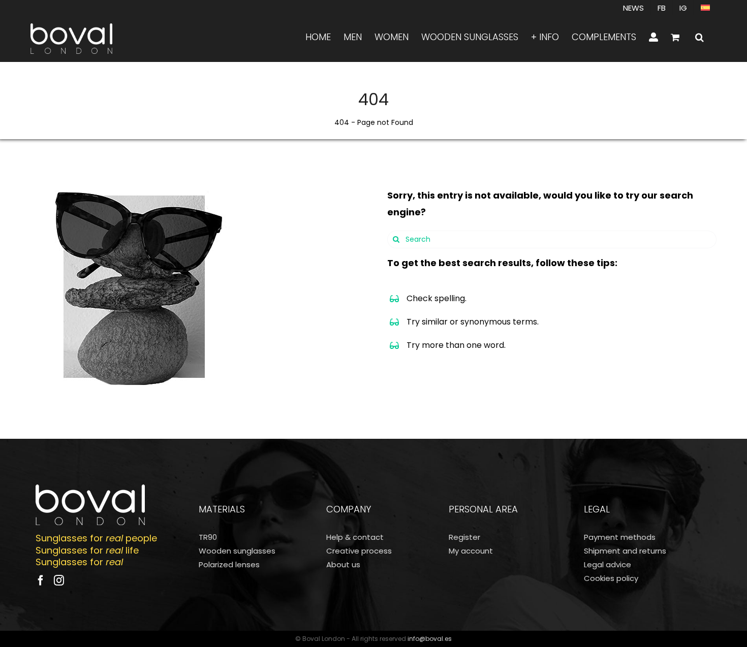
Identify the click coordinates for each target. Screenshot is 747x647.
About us (343, 564)
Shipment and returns (625, 550)
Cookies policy (611, 578)
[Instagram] (59, 580)
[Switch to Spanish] (705, 7)
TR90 (208, 537)
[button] (699, 37)
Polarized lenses (229, 564)
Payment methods (620, 537)
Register (464, 537)
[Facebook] (41, 580)
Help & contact (355, 537)
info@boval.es (430, 638)
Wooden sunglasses (237, 550)
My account (471, 550)
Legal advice (607, 564)
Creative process (359, 550)
